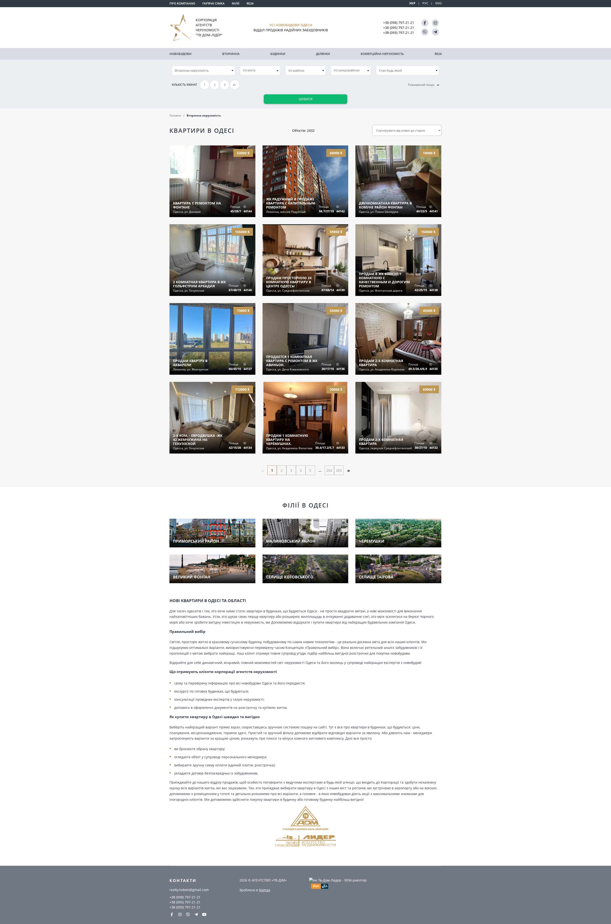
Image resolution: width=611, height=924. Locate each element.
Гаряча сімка (213, 3)
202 (329, 470)
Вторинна (231, 54)
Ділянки (323, 54)
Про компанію (182, 3)
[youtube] (204, 914)
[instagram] (435, 23)
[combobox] (260, 70)
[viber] (424, 32)
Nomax (264, 890)
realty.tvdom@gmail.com (189, 889)
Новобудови (180, 54)
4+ (234, 85)
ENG (438, 3)
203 (339, 470)
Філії (235, 3)
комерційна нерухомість (382, 54)
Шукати (305, 99)
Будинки (277, 54)
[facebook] (424, 23)
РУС (425, 3)
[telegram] (435, 32)
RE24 (250, 3)
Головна (175, 115)
